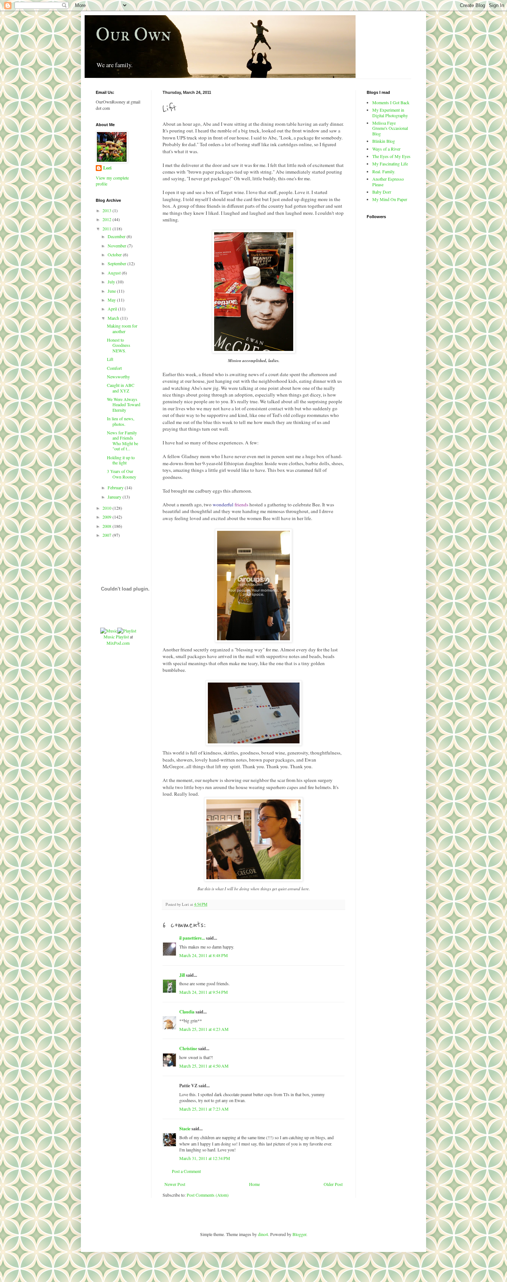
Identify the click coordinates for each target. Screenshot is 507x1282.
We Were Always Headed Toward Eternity (123, 404)
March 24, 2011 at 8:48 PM (203, 955)
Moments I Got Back (390, 102)
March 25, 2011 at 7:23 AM (204, 1109)
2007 (107, 535)
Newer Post (174, 1184)
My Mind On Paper (389, 199)
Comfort (114, 368)
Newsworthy (118, 376)
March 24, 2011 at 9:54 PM (203, 992)
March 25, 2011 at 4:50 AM (204, 1066)
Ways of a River (386, 149)
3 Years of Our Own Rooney (121, 473)
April (113, 309)
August (115, 273)
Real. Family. (383, 171)
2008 (107, 526)
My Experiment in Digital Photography (390, 112)
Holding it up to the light (121, 460)
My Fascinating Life (390, 164)
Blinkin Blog (383, 141)
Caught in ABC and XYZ (120, 387)
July (112, 282)
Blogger (299, 1234)
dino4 (263, 1234)
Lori (107, 168)
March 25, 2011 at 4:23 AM (204, 1029)
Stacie (184, 1128)
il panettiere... (192, 938)
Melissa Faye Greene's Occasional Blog (390, 128)
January (115, 497)
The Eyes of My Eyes (391, 156)
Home (254, 1184)
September (117, 263)
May (112, 300)
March (114, 318)
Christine (188, 1048)
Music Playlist (116, 637)
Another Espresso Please (388, 181)
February (116, 487)
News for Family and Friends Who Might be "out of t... (122, 440)
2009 (107, 517)
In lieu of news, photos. (120, 421)
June (112, 291)
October (115, 254)
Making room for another (122, 328)
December (117, 236)
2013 (107, 210)
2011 (107, 228)
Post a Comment (186, 1171)
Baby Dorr (381, 192)
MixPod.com (118, 643)
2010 (107, 508)
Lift (110, 359)
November (117, 246)
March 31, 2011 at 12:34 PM (204, 1158)
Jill (182, 975)
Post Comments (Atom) (208, 1195)
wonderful (223, 504)
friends (241, 504)
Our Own (133, 34)
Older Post (333, 1184)
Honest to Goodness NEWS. (118, 345)
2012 (107, 219)
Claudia (186, 1012)
